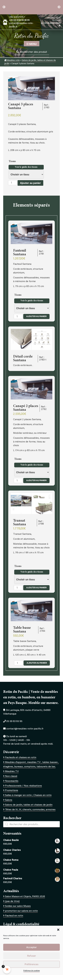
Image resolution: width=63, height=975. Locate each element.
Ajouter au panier (30, 182)
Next (59, 7)
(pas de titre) (12, 901)
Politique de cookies (31, 971)
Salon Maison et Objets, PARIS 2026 (25, 896)
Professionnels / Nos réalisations (23, 786)
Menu (33, 43)
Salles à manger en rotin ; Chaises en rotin (28, 795)
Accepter (31, 947)
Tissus (12, 161)
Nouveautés (11, 781)
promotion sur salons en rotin (21, 911)
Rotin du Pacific (31, 35)
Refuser (31, 955)
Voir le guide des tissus (26, 167)
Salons (8, 800)
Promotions (11, 790)
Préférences (31, 964)
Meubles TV (12, 771)
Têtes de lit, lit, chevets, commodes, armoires (30, 809)
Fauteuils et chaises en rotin (20, 757)
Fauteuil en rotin (14, 916)
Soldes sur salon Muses (18, 906)
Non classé (11, 776)
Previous (4, 7)
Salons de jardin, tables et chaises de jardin (28, 805)
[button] (58, 929)
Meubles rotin (13, 60)
